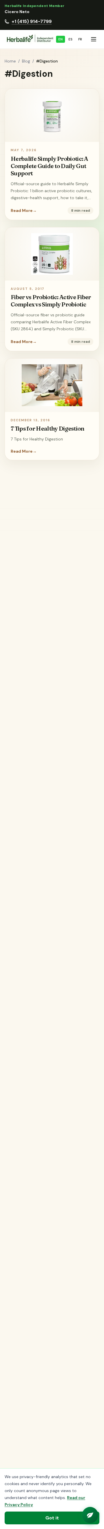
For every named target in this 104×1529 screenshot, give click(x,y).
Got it (52, 1518)
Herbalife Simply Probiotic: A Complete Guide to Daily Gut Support (49, 166)
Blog (26, 61)
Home (10, 61)
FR (80, 39)
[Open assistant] (90, 1515)
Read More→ (24, 210)
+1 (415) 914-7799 (32, 21)
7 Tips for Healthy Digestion (47, 428)
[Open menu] (93, 39)
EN (60, 39)
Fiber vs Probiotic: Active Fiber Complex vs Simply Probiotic (51, 300)
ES (70, 39)
